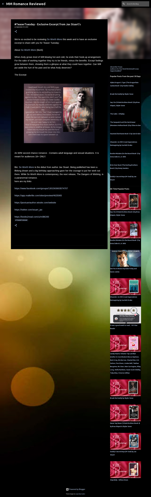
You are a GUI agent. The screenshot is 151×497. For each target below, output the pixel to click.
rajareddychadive (80, 494)
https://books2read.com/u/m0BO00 (31, 217)
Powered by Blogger (77, 489)
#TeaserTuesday (21, 220)
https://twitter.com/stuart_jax (28, 209)
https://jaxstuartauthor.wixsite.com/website (35, 202)
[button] (15, 31)
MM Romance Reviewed (25, 4)
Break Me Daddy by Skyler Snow (121, 94)
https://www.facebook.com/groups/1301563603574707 (41, 188)
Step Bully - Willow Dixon (119, 480)
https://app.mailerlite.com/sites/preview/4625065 (38, 195)
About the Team (116, 67)
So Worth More (54, 39)
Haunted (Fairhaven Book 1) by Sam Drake (125, 134)
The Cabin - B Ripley (117, 114)
